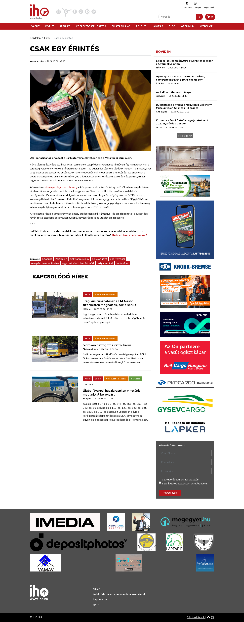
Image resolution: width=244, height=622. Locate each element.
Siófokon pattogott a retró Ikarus (107, 345)
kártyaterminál (105, 263)
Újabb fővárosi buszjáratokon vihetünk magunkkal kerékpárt (111, 393)
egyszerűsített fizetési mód (78, 263)
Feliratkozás (170, 493)
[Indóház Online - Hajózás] (87, 11)
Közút (49, 26)
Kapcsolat (188, 7)
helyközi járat (99, 259)
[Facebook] (186, 3)
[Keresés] (199, 17)
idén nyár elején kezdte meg (61, 187)
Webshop (206, 26)
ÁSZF (96, 589)
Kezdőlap (35, 38)
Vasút (35, 26)
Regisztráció (209, 7)
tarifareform (122, 263)
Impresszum (100, 599)
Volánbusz (61, 259)
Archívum (187, 26)
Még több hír (185, 135)
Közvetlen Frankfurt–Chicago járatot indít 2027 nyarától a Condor (182, 122)
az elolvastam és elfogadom (184, 481)
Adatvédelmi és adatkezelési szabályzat (119, 594)
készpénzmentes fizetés (45, 263)
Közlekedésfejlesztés (91, 26)
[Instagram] (194, 3)
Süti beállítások (196, 617)
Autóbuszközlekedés (105, 294)
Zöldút (141, 26)
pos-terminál (117, 259)
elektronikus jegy (79, 259)
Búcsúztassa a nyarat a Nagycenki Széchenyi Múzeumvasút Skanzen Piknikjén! (184, 106)
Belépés (198, 7)
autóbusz (47, 259)
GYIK (96, 605)
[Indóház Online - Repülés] (67, 11)
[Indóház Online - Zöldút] (81, 11)
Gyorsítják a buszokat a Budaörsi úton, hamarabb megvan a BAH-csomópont (180, 78)
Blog (172, 26)
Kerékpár (135, 378)
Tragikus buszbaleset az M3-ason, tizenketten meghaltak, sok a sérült (109, 303)
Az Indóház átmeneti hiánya (173, 92)
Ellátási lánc (121, 26)
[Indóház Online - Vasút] (58, 11)
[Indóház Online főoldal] (93, 11)
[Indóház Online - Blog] (74, 11)
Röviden (89, 384)
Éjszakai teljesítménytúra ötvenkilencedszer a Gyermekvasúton (184, 62)
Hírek (47, 38)
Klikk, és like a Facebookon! (129, 235)
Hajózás (157, 26)
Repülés (64, 26)
